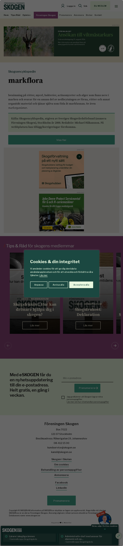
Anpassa (38, 284)
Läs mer (43, 275)
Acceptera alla (81, 284)
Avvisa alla (58, 284)
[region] (61, 273)
